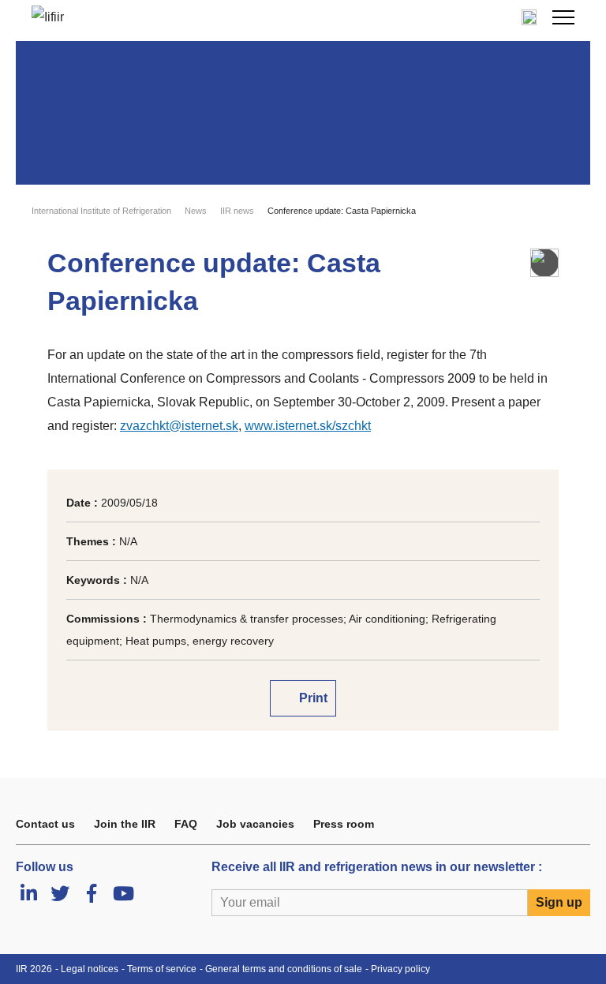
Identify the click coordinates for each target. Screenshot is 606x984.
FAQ (185, 824)
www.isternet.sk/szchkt (308, 425)
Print (311, 698)
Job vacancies (255, 824)
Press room (343, 824)
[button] (563, 17)
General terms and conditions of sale (283, 969)
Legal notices (89, 969)
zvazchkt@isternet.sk (179, 425)
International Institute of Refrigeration (101, 210)
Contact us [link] (45, 824)
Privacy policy (400, 969)
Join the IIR (124, 824)
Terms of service (161, 969)
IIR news (237, 210)
